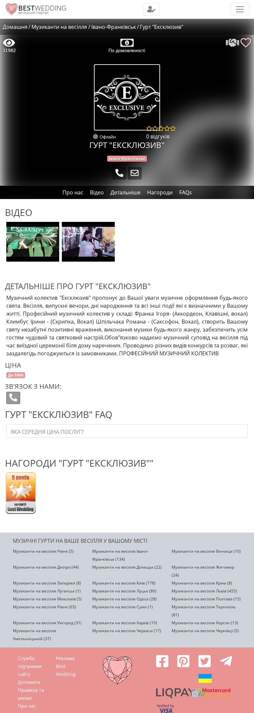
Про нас (27, 706)
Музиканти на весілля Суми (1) (122, 607)
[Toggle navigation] (151, 9)
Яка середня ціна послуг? (47, 431)
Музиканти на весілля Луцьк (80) (124, 591)
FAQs (185, 192)
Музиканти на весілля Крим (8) (202, 583)
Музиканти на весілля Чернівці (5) (205, 631)
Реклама (65, 658)
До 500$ (15, 375)
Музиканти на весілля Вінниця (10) (206, 551)
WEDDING (42, 8)
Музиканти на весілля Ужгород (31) (47, 623)
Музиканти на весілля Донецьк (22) (127, 567)
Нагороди (160, 192)
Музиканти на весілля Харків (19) (124, 623)
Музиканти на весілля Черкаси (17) (126, 631)
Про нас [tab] (73, 192)
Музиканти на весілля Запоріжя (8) (47, 583)
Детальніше (125, 192)
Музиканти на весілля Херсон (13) (205, 623)
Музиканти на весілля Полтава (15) (206, 599)
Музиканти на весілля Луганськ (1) (47, 591)
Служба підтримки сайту (30, 666)
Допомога (29, 682)
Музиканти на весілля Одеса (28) (124, 599)
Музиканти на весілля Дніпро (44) (46, 567)
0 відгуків (158, 136)
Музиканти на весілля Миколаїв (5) (47, 599)
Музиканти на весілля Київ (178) (123, 583)
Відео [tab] (97, 192)
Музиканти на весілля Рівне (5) (43, 551)
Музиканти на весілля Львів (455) (204, 591)
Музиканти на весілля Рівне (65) (44, 607)
